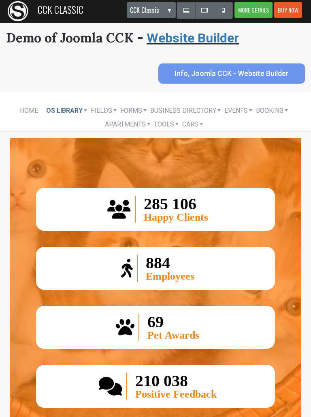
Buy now (288, 10)
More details (253, 10)
